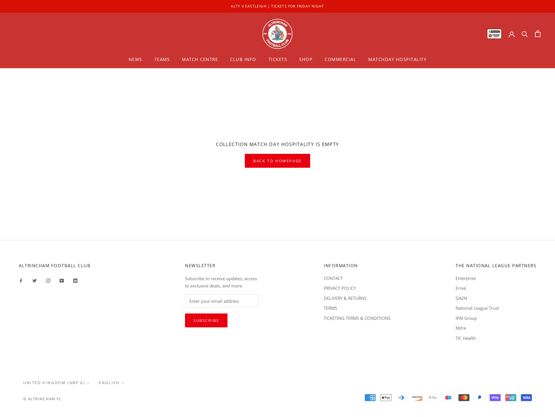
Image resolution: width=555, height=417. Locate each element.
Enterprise (466, 278)
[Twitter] (34, 280)
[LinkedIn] (75, 280)
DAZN (461, 298)
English (109, 382)
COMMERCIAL (340, 59)
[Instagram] (48, 280)
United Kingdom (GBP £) (54, 382)
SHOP (305, 59)
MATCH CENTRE (200, 59)
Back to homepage (277, 160)
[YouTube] (62, 280)
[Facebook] (21, 280)
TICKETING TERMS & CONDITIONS (357, 318)
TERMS (330, 308)
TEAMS (162, 59)
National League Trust (477, 308)
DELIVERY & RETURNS (345, 298)
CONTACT (333, 278)
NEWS (135, 59)
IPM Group (466, 318)
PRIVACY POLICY (340, 288)
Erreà (461, 288)
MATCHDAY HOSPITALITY (397, 59)
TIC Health (466, 338)
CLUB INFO (243, 59)
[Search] (525, 34)
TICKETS (278, 59)
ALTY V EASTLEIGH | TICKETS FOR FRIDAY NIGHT (277, 6)
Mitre (461, 328)
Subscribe (206, 320)
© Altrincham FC (42, 398)
